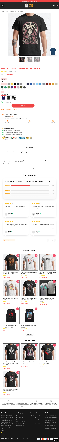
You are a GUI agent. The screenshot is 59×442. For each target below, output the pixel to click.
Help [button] (56, 440)
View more (29, 334)
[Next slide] (55, 34)
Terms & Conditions (20, 417)
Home (2, 11)
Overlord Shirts (19, 11)
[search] (54, 5)
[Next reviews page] (55, 240)
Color (2, 81)
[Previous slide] (3, 34)
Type (2, 76)
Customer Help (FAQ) (35, 423)
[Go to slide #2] (29, 59)
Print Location (4, 94)
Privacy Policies (19, 419)
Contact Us (33, 421)
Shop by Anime (10, 11)
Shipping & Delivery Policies (37, 415)
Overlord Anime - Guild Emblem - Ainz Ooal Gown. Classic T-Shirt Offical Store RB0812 (11, 363)
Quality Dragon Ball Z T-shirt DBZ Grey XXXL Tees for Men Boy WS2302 (47, 300)
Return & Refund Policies (36, 419)
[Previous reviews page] (48, 240)
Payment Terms (34, 417)
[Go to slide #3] (37, 59)
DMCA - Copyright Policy (21, 421)
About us (18, 415)
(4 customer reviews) (12, 71)
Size (2, 89)
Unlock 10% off (3, 435)
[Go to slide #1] (22, 59)
